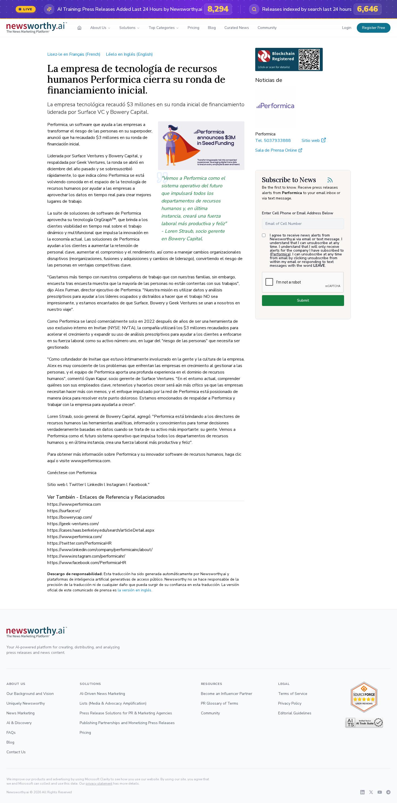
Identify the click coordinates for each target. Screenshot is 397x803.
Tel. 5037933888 (273, 141)
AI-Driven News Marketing (102, 693)
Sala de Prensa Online (276, 150)
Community (267, 27)
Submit (303, 300)
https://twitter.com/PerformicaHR (79, 543)
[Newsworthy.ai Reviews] (364, 697)
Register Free (373, 27)
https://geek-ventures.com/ (73, 524)
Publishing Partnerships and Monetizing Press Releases (127, 722)
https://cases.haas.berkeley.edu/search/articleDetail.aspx (100, 530)
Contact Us (16, 752)
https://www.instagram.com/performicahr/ (86, 556)
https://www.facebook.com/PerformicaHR (86, 563)
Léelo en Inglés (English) (129, 54)
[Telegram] (388, 792)
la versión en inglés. (135, 590)
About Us (98, 27)
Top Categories (162, 27)
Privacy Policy (289, 703)
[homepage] (79, 28)
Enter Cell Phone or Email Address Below (297, 213)
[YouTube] (380, 792)
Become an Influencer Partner (226, 693)
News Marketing (20, 713)
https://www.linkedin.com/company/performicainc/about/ (100, 550)
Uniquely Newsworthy (25, 703)
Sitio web (311, 141)
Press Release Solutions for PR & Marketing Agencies (126, 713)
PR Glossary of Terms (219, 703)
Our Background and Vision (30, 693)
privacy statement (99, 783)
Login (346, 27)
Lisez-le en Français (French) (73, 54)
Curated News (236, 27)
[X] (371, 792)
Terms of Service (292, 693)
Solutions (127, 27)
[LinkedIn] (362, 792)
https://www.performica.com (74, 504)
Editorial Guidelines (294, 713)
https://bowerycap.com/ (69, 517)
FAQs (11, 732)
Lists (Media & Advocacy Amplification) (113, 703)
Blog (212, 27)
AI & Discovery (19, 722)
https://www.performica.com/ (74, 537)
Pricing (193, 27)
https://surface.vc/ (63, 511)
